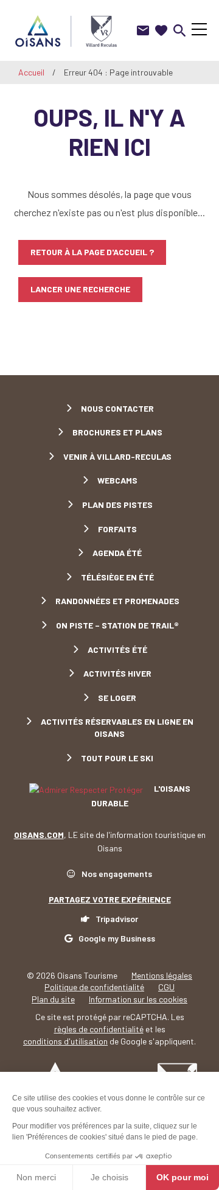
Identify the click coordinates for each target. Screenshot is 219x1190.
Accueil (31, 72)
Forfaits (117, 529)
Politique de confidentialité (94, 987)
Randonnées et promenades (117, 601)
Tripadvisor (117, 919)
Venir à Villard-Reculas (117, 456)
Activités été (117, 649)
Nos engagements (117, 873)
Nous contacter (117, 408)
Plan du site (53, 999)
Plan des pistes (117, 504)
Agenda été (117, 552)
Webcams (117, 480)
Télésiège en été (117, 577)
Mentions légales (161, 975)
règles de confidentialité (99, 1029)
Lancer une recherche (80, 289)
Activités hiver (117, 673)
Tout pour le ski (117, 758)
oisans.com (39, 834)
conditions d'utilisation (65, 1041)
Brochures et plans (117, 432)
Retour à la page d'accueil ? (92, 252)
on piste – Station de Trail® (117, 625)
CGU (166, 987)
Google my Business (116, 938)
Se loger (117, 697)
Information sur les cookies (138, 999)
